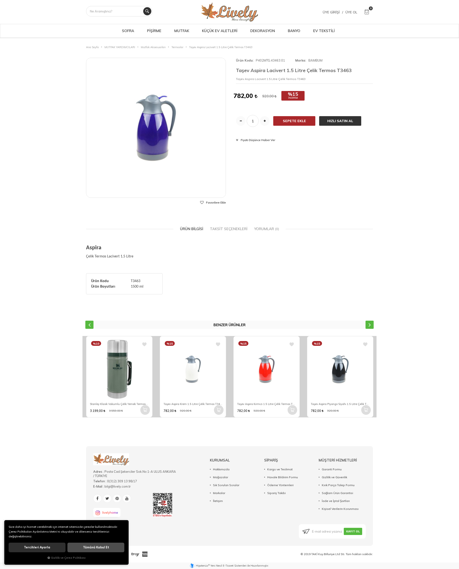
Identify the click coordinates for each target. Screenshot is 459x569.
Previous (89, 325)
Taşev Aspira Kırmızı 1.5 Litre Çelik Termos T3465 (266, 404)
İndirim (293, 97)
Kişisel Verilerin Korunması (340, 509)
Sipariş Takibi (276, 493)
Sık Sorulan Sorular (226, 485)
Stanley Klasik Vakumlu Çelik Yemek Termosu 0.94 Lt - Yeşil (119, 404)
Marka (300, 60)
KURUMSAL (220, 460)
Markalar (219, 493)
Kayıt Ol (353, 531)
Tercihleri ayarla (37, 547)
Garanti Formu (332, 469)
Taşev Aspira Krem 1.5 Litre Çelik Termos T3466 (193, 404)
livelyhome (110, 512)
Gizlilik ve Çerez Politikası (68, 557)
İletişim (218, 501)
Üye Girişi (331, 12)
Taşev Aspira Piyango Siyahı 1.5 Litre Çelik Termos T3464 (340, 404)
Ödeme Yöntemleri (280, 485)
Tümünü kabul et (96, 547)
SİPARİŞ (271, 460)
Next (370, 325)
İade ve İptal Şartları (336, 501)
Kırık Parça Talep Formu (338, 485)
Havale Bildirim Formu (282, 477)
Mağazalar (220, 477)
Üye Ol (351, 12)
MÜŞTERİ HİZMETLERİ (338, 460)
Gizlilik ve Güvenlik (334, 477)
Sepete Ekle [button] (294, 121)
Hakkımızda (221, 469)
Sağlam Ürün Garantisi (337, 493)
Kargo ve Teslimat (280, 469)
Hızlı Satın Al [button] (340, 121)
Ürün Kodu (244, 60)
